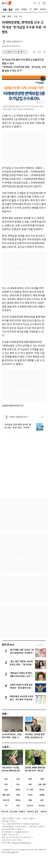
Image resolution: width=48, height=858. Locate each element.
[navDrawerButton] (44, 3)
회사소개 (4, 811)
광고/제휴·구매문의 (17, 811)
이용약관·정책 (32, 811)
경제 (30, 779)
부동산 (17, 790)
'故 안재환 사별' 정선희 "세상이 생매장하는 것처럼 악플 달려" (22, 652)
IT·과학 (30, 790)
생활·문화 (6, 795)
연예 (4, 714)
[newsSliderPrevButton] (37, 645)
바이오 (41, 790)
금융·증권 (42, 784)
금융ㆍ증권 (6, 16)
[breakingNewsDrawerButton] (39, 3)
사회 (18, 779)
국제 (42, 779)
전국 (6, 784)
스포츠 (5, 747)
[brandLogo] (6, 3)
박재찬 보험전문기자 (14, 41)
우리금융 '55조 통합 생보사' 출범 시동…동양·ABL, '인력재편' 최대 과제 (18, 426)
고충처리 (43, 811)
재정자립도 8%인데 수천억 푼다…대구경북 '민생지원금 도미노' (22, 699)
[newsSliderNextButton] (44, 645)
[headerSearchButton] (34, 3)
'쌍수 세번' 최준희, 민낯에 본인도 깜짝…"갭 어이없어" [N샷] (22, 664)
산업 (6, 790)
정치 (6, 779)
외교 (18, 784)
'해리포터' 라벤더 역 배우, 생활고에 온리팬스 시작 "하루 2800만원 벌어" (22, 676)
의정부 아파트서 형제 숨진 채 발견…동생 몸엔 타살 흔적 (21, 687)
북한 (30, 784)
